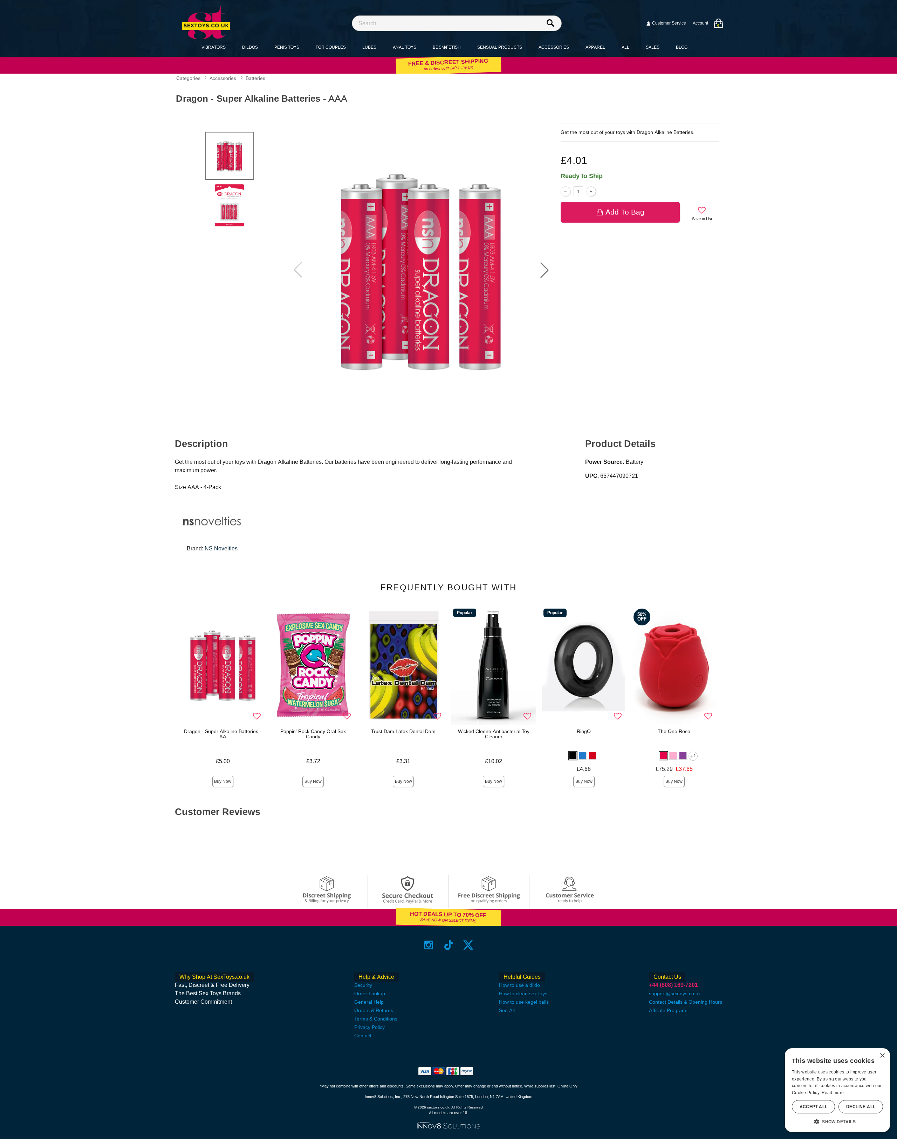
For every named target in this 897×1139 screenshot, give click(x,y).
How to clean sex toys (523, 993)
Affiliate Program (667, 1010)
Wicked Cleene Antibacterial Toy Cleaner (493, 734)
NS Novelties (221, 548)
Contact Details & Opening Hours (685, 1002)
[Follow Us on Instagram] (429, 945)
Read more (833, 1092)
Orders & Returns (373, 1010)
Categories (188, 78)
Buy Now (222, 781)
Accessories (554, 47)
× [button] (882, 1055)
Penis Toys (286, 47)
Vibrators (213, 47)
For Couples (331, 47)
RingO (584, 731)
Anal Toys (404, 47)
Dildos (250, 47)
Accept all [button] (814, 1106)
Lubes (369, 47)
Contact (362, 1035)
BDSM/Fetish (447, 47)
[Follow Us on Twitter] (468, 945)
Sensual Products (499, 47)
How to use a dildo (519, 985)
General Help (369, 1002)
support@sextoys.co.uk (675, 993)
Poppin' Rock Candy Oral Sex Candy (313, 734)
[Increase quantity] (591, 191)
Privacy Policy (369, 1027)
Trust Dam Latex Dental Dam (403, 731)
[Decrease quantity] (565, 191)
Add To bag (624, 212)
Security (363, 985)
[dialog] (837, 1090)
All (625, 47)
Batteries (255, 78)
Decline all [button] (860, 1106)
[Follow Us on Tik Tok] (449, 945)
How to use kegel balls (524, 1002)
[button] (544, 270)
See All (507, 1010)
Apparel (595, 47)
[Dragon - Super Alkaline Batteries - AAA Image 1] (421, 270)
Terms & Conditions (375, 1019)
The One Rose (674, 731)
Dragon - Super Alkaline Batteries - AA (222, 734)
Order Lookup (369, 993)
